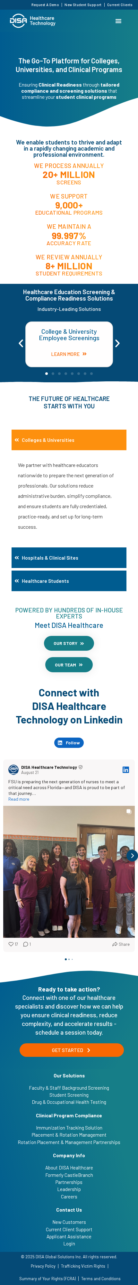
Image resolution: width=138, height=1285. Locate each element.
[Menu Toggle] (118, 21)
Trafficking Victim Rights (83, 1266)
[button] (21, 343)
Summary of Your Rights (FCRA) (47, 1278)
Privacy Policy (43, 1266)
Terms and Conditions (101, 1278)
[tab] (69, 440)
